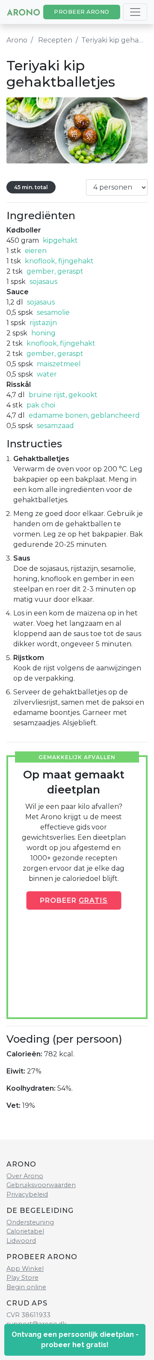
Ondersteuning (30, 1222)
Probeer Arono (82, 12)
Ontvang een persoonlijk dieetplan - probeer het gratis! (75, 1339)
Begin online (26, 1287)
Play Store (22, 1278)
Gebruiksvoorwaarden (41, 1185)
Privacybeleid (27, 1194)
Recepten (55, 40)
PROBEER (73, 900)
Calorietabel (25, 1231)
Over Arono (24, 1176)
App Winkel (25, 1269)
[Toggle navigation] (135, 12)
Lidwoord (21, 1241)
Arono (16, 40)
